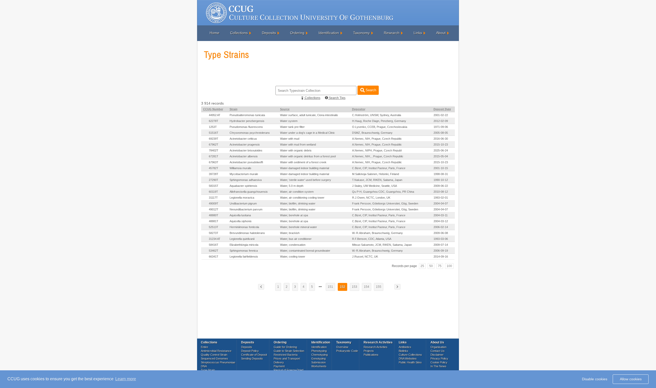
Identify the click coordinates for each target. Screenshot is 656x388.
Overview (342, 347)
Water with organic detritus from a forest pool (308, 156)
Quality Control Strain (214, 354)
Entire (204, 347)
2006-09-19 (441, 250)
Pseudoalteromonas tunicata (247, 115)
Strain (234, 109)
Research (391, 33)
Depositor (358, 109)
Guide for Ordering (285, 347)
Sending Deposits (252, 358)
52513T (213, 227)
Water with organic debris (296, 150)
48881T (213, 221)
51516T (213, 132)
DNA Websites (408, 358)
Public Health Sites (410, 362)
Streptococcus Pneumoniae (218, 362)
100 (449, 266)
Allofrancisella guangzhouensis (249, 191)
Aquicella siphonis (241, 221)
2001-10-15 (441, 168)
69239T (213, 138)
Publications (371, 354)
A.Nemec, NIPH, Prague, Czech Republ (377, 150)
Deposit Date (442, 109)
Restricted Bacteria (286, 354)
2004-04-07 (441, 203)
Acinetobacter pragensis (245, 144)
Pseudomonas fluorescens (246, 126)
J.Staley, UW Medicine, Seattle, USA (374, 185)
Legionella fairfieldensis (244, 256)
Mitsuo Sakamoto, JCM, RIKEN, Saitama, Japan (382, 244)
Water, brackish (290, 232)
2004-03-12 (441, 221)
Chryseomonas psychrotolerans (250, 132)
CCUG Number (213, 109)
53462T (213, 250)
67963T (213, 162)
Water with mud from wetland (298, 144)
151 (330, 287)
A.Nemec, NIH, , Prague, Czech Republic (377, 156)
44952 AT (214, 115)
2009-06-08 (441, 232)
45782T (213, 168)
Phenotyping (319, 350)
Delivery (279, 362)
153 (354, 287)
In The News (438, 366)
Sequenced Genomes (214, 358)
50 (431, 266)
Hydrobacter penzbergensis (247, 120)
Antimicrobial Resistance (216, 350)
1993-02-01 (441, 197)
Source (285, 109)
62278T (213, 120)
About (441, 33)
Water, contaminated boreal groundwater (305, 250)
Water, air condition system (297, 191)
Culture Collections (410, 354)
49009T (213, 203)
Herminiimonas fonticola (244, 227)
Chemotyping (319, 354)
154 (366, 287)
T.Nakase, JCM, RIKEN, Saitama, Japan (377, 179)
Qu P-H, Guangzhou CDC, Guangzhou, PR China (383, 191)
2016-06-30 (441, 138)
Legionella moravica (242, 197)
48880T (213, 215)
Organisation (438, 347)
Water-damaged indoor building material (304, 168)
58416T (213, 244)
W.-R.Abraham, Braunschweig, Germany (377, 232)
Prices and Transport (287, 358)
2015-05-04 (441, 156)
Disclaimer (437, 354)
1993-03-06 (441, 238)
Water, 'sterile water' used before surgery (305, 179)
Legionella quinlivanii (242, 238)
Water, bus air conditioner (296, 238)
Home (214, 33)
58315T (213, 185)
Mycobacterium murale (244, 174)
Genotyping (318, 358)
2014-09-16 (441, 256)
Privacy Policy (439, 358)
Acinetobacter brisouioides (246, 150)
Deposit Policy (250, 350)
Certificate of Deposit (254, 354)
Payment (279, 366)
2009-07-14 (441, 244)
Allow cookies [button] (631, 379)
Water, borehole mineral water (298, 227)
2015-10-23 (441, 144)
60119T (213, 191)
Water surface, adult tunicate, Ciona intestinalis (309, 115)
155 (378, 287)
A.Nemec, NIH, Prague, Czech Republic (377, 138)
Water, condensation (292, 244)
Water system (289, 120)
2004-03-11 (441, 215)
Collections (239, 33)
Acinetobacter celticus (243, 138)
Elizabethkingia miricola (244, 244)
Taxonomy (361, 33)
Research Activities (375, 347)
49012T (213, 209)
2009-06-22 (441, 185)
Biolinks (403, 350)
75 (440, 266)
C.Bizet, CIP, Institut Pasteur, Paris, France (378, 168)
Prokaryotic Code (347, 350)
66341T (213, 256)
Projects (369, 350)
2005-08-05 (441, 132)
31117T (213, 197)
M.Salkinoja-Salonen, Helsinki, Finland (375, 174)
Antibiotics (405, 347)
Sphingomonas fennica (244, 250)
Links (418, 33)
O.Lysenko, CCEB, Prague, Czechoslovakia (379, 126)
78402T (213, 150)
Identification (329, 33)
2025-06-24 (441, 150)
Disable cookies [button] (594, 379)
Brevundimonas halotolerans (247, 232)
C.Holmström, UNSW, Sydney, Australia (376, 115)
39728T (213, 174)
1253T (213, 126)
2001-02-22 (441, 115)
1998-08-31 (441, 174)
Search (370, 90)
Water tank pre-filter (292, 126)
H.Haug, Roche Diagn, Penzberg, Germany (379, 120)
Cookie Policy (438, 362)
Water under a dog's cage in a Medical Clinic (307, 132)
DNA (204, 366)
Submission (318, 362)
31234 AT (214, 238)
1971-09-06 (441, 126)
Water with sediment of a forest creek (303, 162)
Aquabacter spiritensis (243, 185)
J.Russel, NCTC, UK (365, 256)
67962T (213, 144)
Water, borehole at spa (294, 215)
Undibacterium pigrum (243, 203)
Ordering (297, 33)
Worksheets (318, 366)
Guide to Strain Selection (289, 350)
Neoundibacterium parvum (246, 209)
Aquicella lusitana (240, 215)
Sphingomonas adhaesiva (246, 179)
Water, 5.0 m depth (291, 185)
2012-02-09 (441, 120)
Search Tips (336, 98)
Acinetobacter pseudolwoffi (246, 162)
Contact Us (437, 350)
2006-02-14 (441, 227)
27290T (213, 179)
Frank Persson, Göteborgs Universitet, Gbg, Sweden (385, 203)
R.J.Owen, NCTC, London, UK (371, 197)
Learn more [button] (125, 379)
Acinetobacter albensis (244, 156)
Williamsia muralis (240, 168)
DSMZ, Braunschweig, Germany (372, 132)
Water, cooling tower (292, 256)
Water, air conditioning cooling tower (302, 197)
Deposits (269, 33)
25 (422, 266)
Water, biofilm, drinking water (297, 203)
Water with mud (289, 138)
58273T (213, 232)
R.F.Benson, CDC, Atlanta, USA (371, 238)
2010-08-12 (441, 191)
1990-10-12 (441, 179)
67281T (213, 156)
